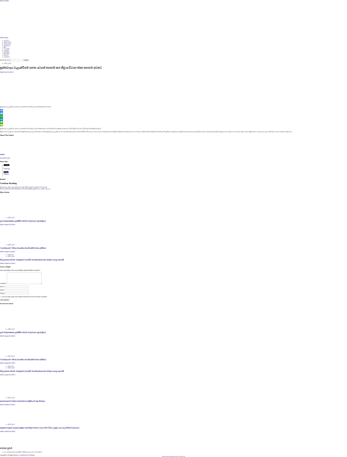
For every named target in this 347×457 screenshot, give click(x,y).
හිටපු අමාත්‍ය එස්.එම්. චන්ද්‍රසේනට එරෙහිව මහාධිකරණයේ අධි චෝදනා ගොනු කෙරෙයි (32, 260)
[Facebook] (173, 110)
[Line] (173, 122)
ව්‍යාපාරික (6, 49)
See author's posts (5, 158)
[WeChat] (173, 124)
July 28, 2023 (9, 72)
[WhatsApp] (173, 116)
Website (2, 293)
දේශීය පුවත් (7, 42)
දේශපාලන (7, 45)
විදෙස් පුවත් (7, 44)
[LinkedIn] (173, 119)
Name (2, 286)
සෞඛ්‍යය (6, 50)
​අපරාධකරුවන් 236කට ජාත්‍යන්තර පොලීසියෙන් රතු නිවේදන (22, 401)
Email (2, 290)
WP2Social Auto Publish (167, 456)
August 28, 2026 (9, 224)
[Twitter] (173, 113)
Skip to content (4, 1)
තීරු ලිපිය (6, 53)
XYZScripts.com (181, 456)
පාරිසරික (6, 52)
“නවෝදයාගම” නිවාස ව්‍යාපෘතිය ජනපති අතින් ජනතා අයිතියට (23, 248)
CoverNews (22, 455)
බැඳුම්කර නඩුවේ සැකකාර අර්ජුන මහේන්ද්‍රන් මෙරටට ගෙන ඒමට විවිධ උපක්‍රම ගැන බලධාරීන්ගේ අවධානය (39, 428)
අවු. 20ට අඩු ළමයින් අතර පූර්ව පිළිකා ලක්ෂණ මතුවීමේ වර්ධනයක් (23, 187)
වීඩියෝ (6, 55)
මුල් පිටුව (6, 40)
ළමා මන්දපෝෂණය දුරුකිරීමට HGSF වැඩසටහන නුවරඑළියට (23, 221)
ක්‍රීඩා (5, 47)
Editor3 (2, 72)
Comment (3, 283)
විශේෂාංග (7, 57)
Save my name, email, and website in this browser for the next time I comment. (24, 296)
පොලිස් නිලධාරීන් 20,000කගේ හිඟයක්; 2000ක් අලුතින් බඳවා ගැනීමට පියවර (25, 188)
